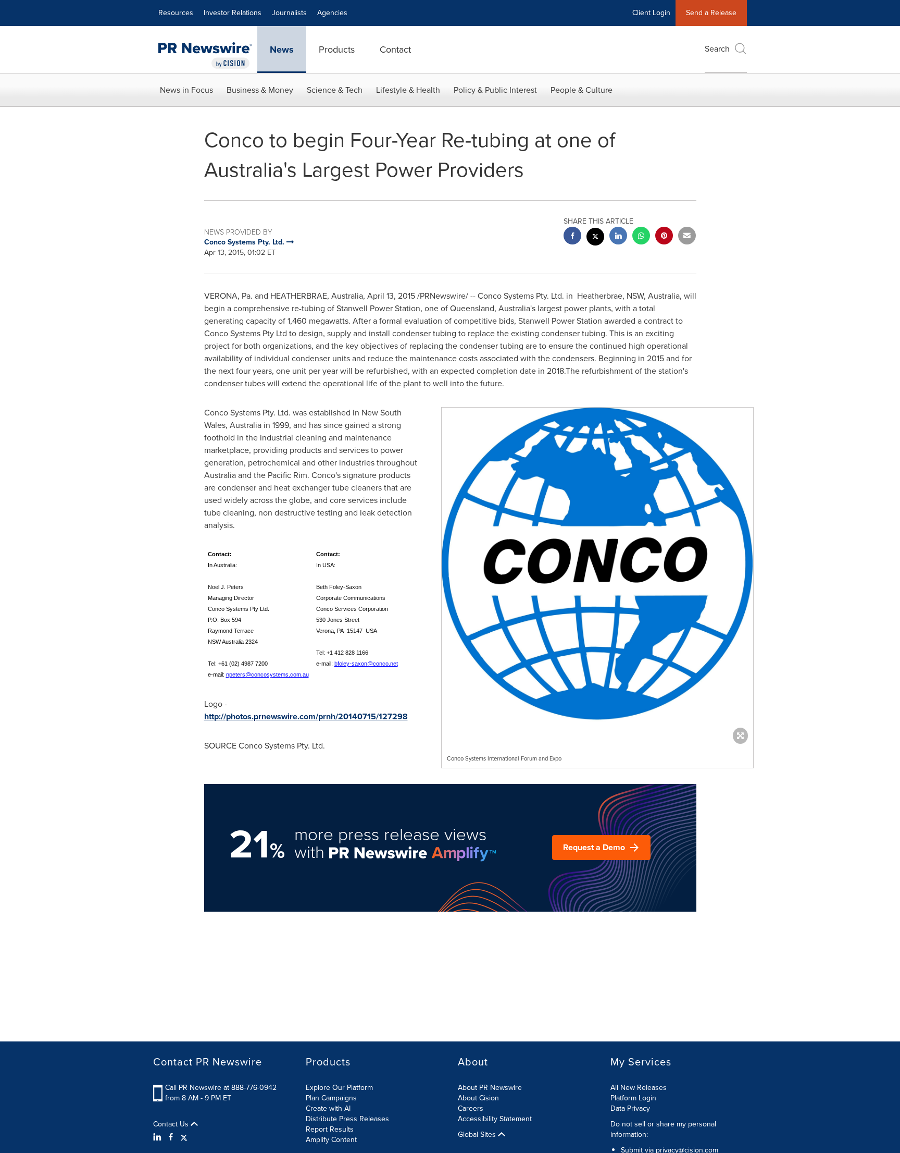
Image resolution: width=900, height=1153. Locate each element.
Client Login (651, 12)
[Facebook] (171, 1137)
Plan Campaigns (331, 1098)
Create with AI (328, 1108)
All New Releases (638, 1087)
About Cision (478, 1098)
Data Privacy (630, 1108)
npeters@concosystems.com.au (267, 674)
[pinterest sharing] (664, 237)
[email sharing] (687, 237)
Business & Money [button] (260, 90)
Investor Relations (232, 12)
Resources (175, 12)
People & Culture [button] (581, 90)
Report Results (330, 1129)
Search (717, 49)
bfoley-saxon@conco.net (366, 663)
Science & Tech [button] (334, 90)
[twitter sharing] (595, 238)
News (282, 49)
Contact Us (172, 1124)
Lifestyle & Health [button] (408, 90)
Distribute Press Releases (347, 1118)
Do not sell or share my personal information (663, 1129)
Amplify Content (331, 1139)
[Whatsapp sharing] (641, 237)
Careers (470, 1108)
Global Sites (478, 1135)
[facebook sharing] (572, 237)
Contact (395, 49)
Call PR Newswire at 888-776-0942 (221, 1087)
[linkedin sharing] (618, 237)
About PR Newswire (490, 1087)
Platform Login (633, 1098)
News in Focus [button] (186, 90)
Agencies (332, 12)
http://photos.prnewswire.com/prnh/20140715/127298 (306, 716)
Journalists (289, 12)
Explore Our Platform (339, 1087)
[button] (597, 573)
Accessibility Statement (495, 1118)
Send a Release (711, 12)
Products (337, 49)
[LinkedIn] (158, 1137)
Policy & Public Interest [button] (495, 90)
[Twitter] (184, 1137)
